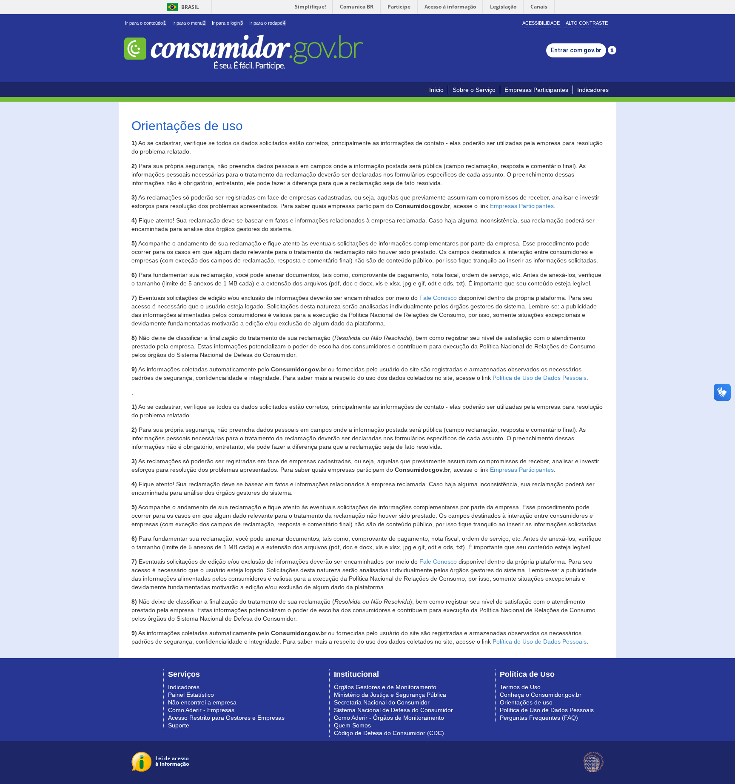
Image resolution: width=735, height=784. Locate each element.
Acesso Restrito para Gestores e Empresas (226, 717)
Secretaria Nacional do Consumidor (382, 702)
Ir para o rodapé (267, 23)
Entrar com (576, 50)
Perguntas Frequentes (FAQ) (539, 717)
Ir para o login (227, 23)
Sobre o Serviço (474, 89)
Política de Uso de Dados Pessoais (540, 377)
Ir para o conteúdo (145, 23)
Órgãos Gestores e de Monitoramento (385, 687)
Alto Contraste (587, 23)
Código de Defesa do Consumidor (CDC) (389, 733)
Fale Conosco (438, 297)
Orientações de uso (526, 702)
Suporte (178, 725)
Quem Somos (352, 725)
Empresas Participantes (536, 89)
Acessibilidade (541, 23)
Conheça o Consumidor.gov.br (540, 694)
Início (436, 89)
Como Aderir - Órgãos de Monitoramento (389, 717)
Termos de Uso (520, 687)
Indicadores (593, 89)
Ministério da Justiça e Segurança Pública (390, 694)
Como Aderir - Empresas (201, 710)
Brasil (181, 7)
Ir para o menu (188, 23)
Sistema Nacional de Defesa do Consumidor (393, 710)
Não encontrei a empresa (202, 702)
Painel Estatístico (191, 694)
